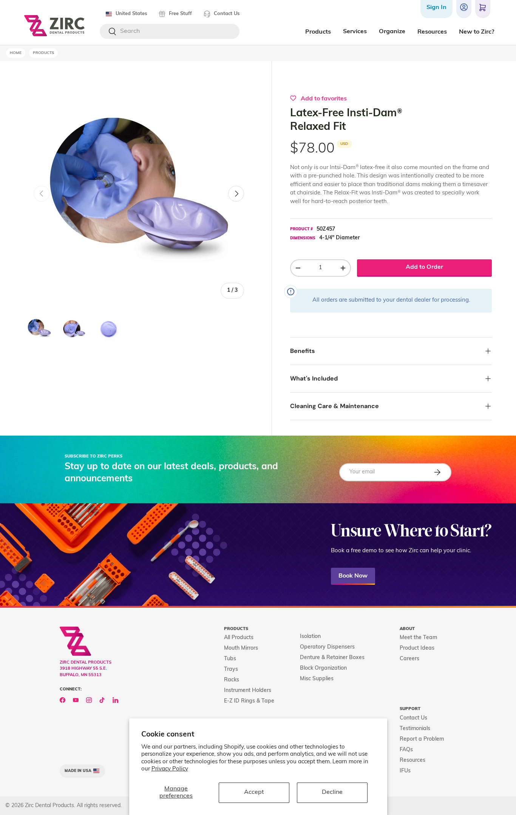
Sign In (436, 8)
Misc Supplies (317, 679)
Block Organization (323, 668)
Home (16, 53)
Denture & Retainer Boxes (332, 658)
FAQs (406, 750)
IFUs (405, 771)
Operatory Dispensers (327, 647)
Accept (254, 792)
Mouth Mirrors (241, 648)
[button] (482, 9)
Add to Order (424, 267)
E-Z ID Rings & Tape (249, 701)
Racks (231, 680)
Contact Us (226, 13)
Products (43, 53)
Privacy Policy (169, 769)
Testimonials (415, 729)
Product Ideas (417, 648)
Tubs (230, 659)
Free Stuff (180, 13)
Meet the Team (418, 638)
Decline (332, 792)
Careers (409, 659)
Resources (412, 760)
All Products (238, 638)
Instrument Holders (247, 690)
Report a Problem (422, 739)
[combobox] (169, 31)
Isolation (310, 636)
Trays (231, 669)
